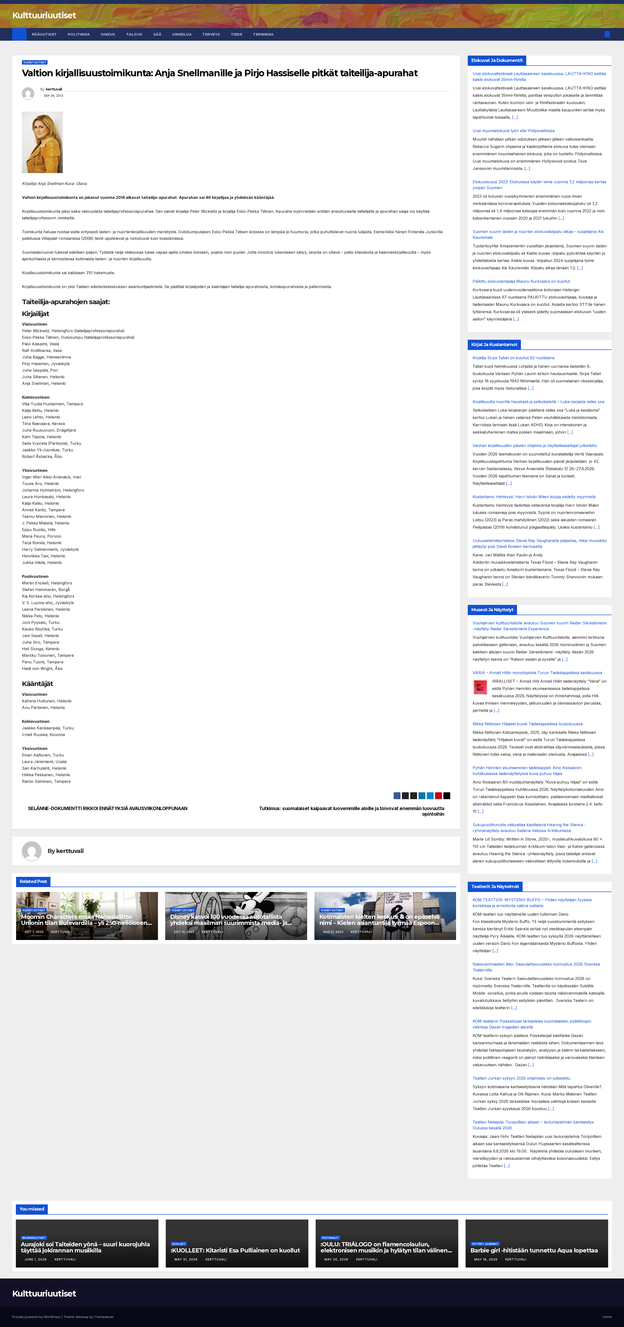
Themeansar (103, 1317)
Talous (134, 34)
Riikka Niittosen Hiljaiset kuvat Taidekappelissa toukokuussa (528, 723)
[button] (599, 34)
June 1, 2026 (36, 1259)
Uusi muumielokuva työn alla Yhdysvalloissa (514, 130)
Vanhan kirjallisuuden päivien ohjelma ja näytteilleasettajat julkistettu (535, 445)
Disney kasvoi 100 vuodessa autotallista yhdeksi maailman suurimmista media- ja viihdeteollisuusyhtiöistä (228, 922)
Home (607, 1317)
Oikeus (108, 34)
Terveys (211, 34)
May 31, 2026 (187, 1259)
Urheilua (182, 34)
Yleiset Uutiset (34, 62)
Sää (157, 34)
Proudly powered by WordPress (36, 1317)
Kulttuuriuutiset (44, 15)
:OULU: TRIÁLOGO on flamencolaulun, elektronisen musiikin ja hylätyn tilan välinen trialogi (384, 1250)
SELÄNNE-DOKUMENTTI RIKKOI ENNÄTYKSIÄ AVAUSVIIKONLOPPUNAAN (107, 808)
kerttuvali (54, 89)
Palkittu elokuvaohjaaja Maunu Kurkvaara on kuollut (521, 281)
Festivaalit (330, 1237)
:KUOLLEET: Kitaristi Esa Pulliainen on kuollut (235, 1250)
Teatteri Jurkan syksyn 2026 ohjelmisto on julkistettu (521, 1078)
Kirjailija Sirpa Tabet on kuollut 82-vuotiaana (513, 357)
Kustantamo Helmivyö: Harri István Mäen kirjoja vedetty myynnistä (534, 496)
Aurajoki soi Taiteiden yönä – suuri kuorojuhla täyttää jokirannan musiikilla (85, 1247)
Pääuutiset (44, 34)
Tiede (237, 34)
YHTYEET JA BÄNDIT (485, 1243)
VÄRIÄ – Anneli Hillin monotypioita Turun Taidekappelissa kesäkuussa (537, 672)
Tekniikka (263, 34)
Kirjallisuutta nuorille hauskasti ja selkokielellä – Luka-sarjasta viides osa (538, 401)
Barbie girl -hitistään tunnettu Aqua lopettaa (534, 1250)
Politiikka (79, 34)
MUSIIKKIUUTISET (34, 1237)
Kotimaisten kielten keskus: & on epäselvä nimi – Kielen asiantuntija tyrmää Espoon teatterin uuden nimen (379, 922)
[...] (515, 117)
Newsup (82, 1317)
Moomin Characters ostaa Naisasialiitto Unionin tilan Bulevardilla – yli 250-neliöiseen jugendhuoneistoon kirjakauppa (84, 922)
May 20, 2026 (336, 1259)
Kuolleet (178, 1243)
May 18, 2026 (486, 1259)
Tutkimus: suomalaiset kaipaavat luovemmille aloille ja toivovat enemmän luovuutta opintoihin (351, 811)
